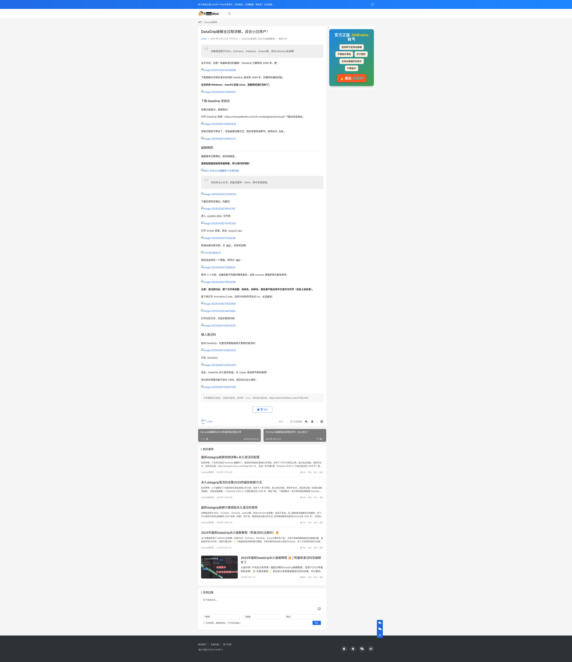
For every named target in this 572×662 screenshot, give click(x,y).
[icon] (344, 649)
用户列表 (227, 644)
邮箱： (248, 616)
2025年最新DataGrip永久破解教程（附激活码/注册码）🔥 (240, 532)
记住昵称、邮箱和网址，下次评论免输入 (223, 623)
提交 (316, 623)
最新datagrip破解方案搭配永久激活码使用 (229, 507)
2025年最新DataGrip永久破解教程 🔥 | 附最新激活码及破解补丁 (281, 560)
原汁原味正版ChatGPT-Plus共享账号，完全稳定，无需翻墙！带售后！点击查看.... (236, 4)
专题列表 (215, 644)
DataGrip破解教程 (266, 38)
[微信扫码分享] (306, 421)
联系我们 (202, 644)
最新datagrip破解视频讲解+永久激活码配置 (230, 457)
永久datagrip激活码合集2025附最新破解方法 (231, 482)
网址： (289, 616)
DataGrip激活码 (249, 38)
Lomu (203, 38)
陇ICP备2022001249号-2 (211, 649)
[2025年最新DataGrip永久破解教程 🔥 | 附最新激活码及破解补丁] (219, 567)
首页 (200, 22)
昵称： (208, 616)
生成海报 (297, 421)
